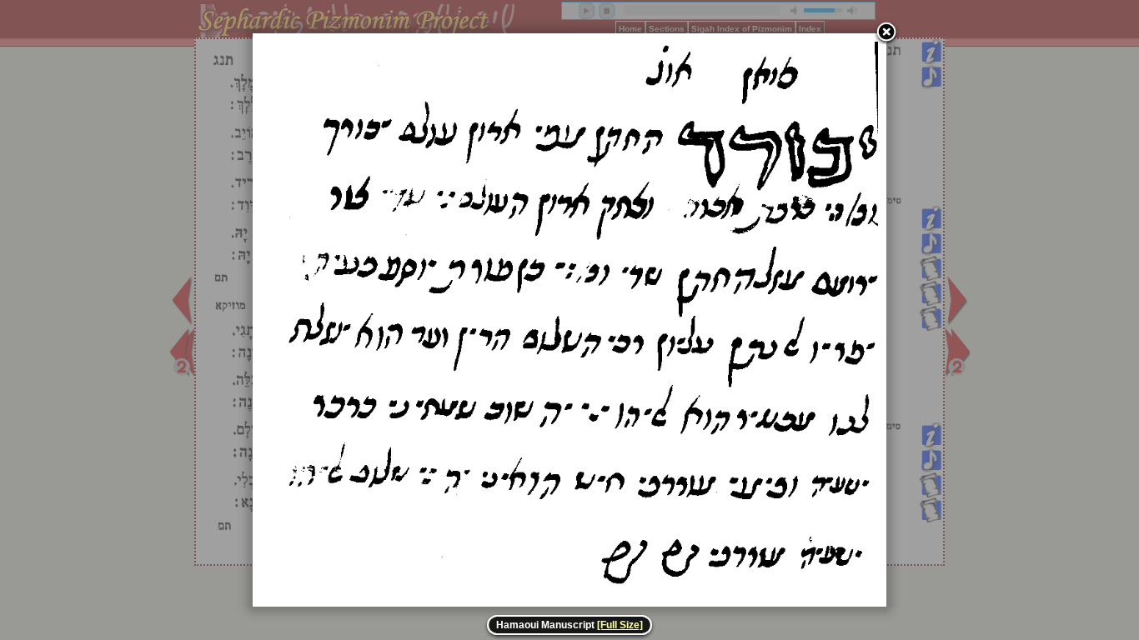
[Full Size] (620, 625)
